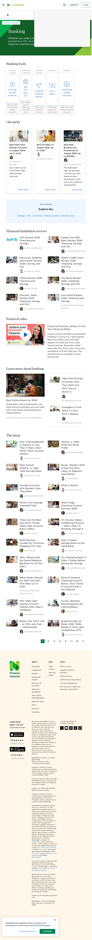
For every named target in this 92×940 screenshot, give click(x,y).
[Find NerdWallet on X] (62, 729)
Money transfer (52, 216)
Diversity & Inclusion (36, 684)
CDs (29, 216)
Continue (47, 931)
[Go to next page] (83, 641)
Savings (21, 216)
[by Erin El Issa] (21, 550)
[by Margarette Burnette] (63, 251)
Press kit (35, 708)
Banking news (68, 216)
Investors (36, 712)
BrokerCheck (36, 857)
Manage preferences (27, 931)
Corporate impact (36, 678)
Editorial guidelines (36, 690)
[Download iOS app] (17, 735)
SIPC (38, 842)
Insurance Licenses (38, 784)
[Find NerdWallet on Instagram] (71, 729)
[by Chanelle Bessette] (21, 248)
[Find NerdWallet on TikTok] (80, 729)
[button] (25, 334)
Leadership (36, 670)
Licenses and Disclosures (41, 763)
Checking (38, 216)
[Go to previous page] (37, 641)
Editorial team (38, 701)
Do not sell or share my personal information (70, 688)
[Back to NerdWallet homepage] (7, 14)
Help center (51, 668)
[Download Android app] (17, 750)
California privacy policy (70, 680)
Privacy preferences (68, 683)
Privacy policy (66, 676)
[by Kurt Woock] (63, 478)
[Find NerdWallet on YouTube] (66, 729)
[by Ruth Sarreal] (21, 288)
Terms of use (65, 666)
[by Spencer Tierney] (21, 271)
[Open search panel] (64, 5)
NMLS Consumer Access (40, 761)
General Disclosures (47, 853)
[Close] (55, 919)
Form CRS (41, 847)
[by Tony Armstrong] (63, 490)
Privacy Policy (42, 849)
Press (34, 705)
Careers (35, 673)
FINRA (34, 842)
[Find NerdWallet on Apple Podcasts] (75, 729)
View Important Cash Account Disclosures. (43, 869)
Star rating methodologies (38, 696)
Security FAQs (52, 674)
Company (36, 666)
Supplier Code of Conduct (67, 671)
